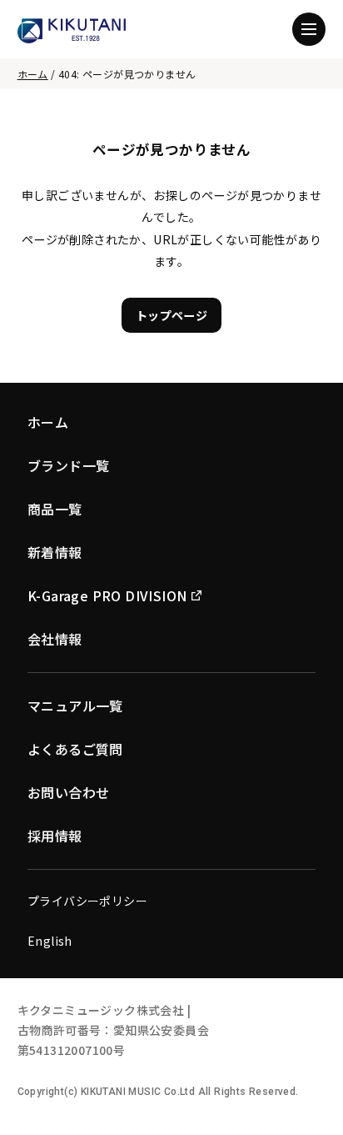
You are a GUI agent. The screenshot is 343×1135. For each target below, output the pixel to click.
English (49, 940)
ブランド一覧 (68, 465)
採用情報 (54, 836)
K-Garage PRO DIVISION (106, 595)
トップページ (171, 315)
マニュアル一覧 (75, 706)
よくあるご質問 (75, 749)
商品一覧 (54, 509)
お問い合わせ (68, 792)
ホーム (32, 74)
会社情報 (54, 639)
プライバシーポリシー (87, 900)
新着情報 (54, 552)
